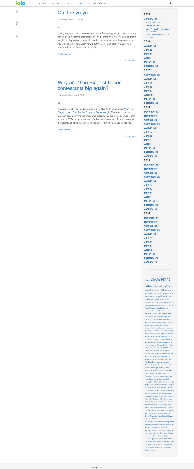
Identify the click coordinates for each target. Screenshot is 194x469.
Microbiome (148, 371)
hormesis (166, 425)
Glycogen (147, 353)
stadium (153, 328)
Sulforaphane (156, 410)
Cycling (158, 302)
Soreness (171, 396)
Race (170, 399)
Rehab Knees (149, 405)
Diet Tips (154, 359)
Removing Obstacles (167, 302)
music (150, 319)
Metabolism (156, 399)
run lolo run (156, 331)
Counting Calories (168, 345)
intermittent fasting (163, 422)
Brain (153, 444)
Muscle (152, 339)
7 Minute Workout (168, 444)
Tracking (147, 290)
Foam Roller (148, 399)
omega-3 (171, 385)
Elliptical (153, 302)
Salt (146, 336)
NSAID (159, 433)
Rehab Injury (157, 405)
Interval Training (149, 447)
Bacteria (166, 368)
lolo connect (56, 3)
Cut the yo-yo (73, 12)
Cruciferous (165, 442)
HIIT (162, 290)
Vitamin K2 (164, 385)
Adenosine (163, 419)
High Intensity (158, 345)
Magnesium (157, 385)
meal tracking (149, 305)
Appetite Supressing (164, 413)
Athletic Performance (157, 353)
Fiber (146, 396)
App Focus (168, 290)
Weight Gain (168, 348)
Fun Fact (159, 293)
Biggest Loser (164, 376)
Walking (162, 299)
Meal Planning (149, 402)
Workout (158, 297)
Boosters (152, 425)
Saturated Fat (166, 365)
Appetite (156, 407)
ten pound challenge (96, 3)
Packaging (170, 334)
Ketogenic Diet (168, 353)
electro (156, 325)
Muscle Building (160, 308)
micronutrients (149, 390)
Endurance (159, 362)
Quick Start (151, 362)
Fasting (165, 390)
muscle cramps (158, 390)
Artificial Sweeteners (161, 317)
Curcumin (164, 433)
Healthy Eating (149, 365)
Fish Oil (154, 388)
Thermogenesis (165, 356)
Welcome (147, 280)
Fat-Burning (165, 351)
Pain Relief (152, 433)
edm (169, 331)
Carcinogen (148, 444)
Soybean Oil (168, 339)
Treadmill (147, 302)
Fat (161, 351)
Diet (154, 279)
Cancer (162, 410)
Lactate (156, 379)
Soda (159, 342)
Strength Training (154, 299)
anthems (161, 325)
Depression (148, 430)
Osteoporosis (152, 442)
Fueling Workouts (150, 308)
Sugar (170, 297)
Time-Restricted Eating (161, 436)
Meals (155, 348)
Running (167, 299)
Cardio (147, 299)
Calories (147, 368)
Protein (147, 339)
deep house (162, 319)
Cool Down (164, 396)
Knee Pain (170, 402)
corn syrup (148, 388)
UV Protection (155, 427)
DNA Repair (163, 427)
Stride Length (161, 430)
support (42, 3)
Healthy (161, 368)
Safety (171, 430)
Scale (170, 336)
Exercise (154, 290)
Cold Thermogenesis (151, 413)
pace (163, 328)
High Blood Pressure (154, 336)
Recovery (166, 382)
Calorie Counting (150, 317)
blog (80, 3)
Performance (148, 376)
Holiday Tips (148, 356)
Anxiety (154, 430)
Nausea (151, 345)
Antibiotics (170, 388)
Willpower (170, 433)
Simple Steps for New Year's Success (157, 36)
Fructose (155, 342)
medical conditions (162, 322)
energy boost (166, 342)
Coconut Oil (148, 342)
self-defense (159, 311)
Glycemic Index (160, 393)
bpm (160, 328)
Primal (159, 305)
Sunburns (147, 427)
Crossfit (164, 305)
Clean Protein (162, 314)
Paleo (155, 305)
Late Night (156, 376)
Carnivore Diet (159, 447)
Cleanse (151, 373)
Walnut (147, 433)
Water (154, 419)
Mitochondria (153, 416)
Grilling (172, 442)
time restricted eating (151, 422)
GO (158, 348)
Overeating (162, 407)
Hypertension (164, 336)
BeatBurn (151, 396)
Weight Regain (149, 379)
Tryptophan (159, 444)
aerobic (171, 425)
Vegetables (161, 359)
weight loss (157, 282)
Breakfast (168, 393)
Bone (146, 442)
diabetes (170, 322)
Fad (146, 436)
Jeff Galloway (164, 399)
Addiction (147, 439)
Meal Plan (153, 293)
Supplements (157, 286)
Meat (165, 447)
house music (163, 331)
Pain (157, 419)
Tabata (154, 322)
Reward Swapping (153, 22)
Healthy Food (162, 402)
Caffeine (168, 419)
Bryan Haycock (161, 388)
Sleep (166, 371)
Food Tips (170, 286)
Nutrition (152, 311)
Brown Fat (148, 359)
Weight (156, 339)
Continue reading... (66, 54)
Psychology (165, 362)
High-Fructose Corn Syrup (152, 334)
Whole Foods (158, 365)
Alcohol (147, 351)
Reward (153, 450)
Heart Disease (169, 410)
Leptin (170, 376)
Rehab (171, 293)
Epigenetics (148, 419)
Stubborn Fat (156, 356)
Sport (155, 373)
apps (31, 3)
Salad (157, 351)
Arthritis (159, 442)
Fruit (166, 359)
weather (168, 314)
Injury (167, 430)
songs (167, 328)
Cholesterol (161, 371)
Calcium (150, 385)
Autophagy (151, 393)
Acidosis (170, 439)
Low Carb (152, 351)
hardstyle (163, 334)
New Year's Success (151, 314)
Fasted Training (162, 416)
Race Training (162, 373)
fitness (166, 325)
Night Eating (154, 439)
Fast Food (151, 436)
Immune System (168, 311)
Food (164, 286)
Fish (151, 368)
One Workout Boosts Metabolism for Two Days (159, 30)
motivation (155, 319)
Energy (147, 416)
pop (172, 331)
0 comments (130, 60)
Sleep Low (170, 416)
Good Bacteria (149, 407)
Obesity (161, 339)
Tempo (150, 331)
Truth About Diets (150, 297)
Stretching (166, 293)
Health (164, 296)
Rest (161, 382)
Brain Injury (162, 379)
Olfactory (147, 450)
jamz (157, 328)
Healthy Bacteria (166, 405)
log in (172, 3)
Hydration (170, 305)
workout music (149, 325)
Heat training (159, 425)
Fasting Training (152, 25)
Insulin (156, 402)
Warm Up (157, 396)
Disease (154, 371)
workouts (147, 328)
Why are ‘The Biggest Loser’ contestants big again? (90, 84)
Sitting (162, 348)
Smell (169, 447)
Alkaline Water (163, 439)
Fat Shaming (148, 348)
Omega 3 (156, 368)
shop (70, 3)
